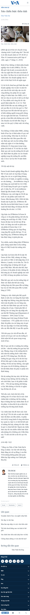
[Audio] (19, 613)
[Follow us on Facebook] (2, 561)
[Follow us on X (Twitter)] (6, 561)
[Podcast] (18, 561)
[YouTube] (13, 613)
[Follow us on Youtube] (10, 561)
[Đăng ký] (22, 561)
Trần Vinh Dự (5, 7)
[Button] (25, 24)
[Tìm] (26, 613)
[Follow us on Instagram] (14, 561)
